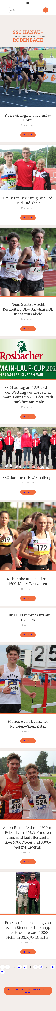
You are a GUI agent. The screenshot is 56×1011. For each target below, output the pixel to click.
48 (19, 967)
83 (53, 967)
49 (25, 967)
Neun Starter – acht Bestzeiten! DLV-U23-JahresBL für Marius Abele (28, 309)
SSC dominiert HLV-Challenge (28, 477)
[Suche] (45, 10)
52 (40, 967)
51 (35, 967)
